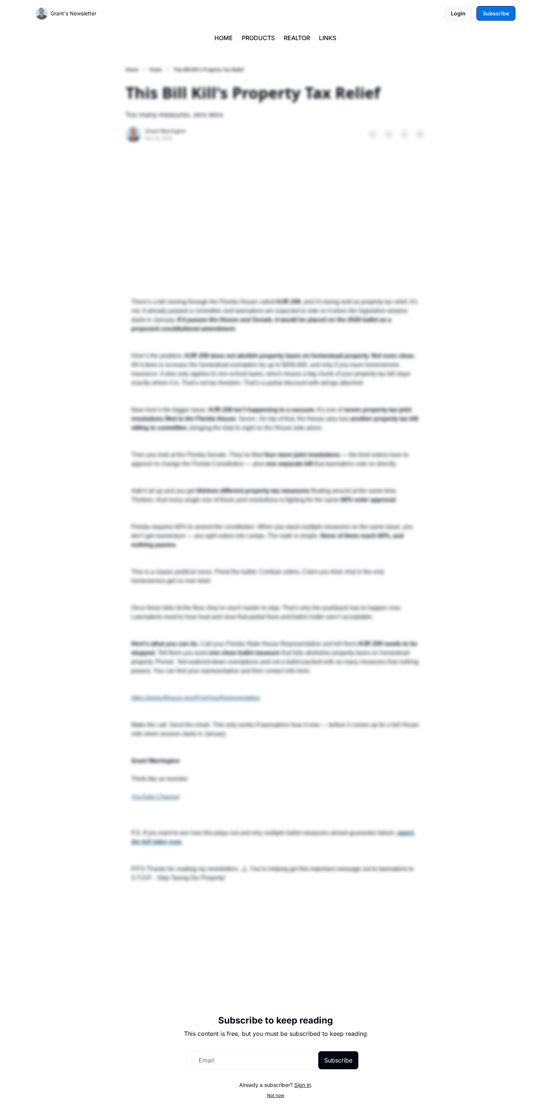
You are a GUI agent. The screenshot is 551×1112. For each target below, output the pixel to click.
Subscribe (338, 1060)
